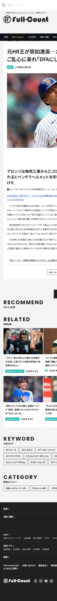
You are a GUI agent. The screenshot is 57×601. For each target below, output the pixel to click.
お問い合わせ (28, 565)
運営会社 (42, 565)
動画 (6, 556)
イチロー (47, 538)
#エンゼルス (27, 449)
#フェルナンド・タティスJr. (37, 456)
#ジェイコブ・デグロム (15, 462)
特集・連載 (44, 36)
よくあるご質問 (10, 568)
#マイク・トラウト (13, 456)
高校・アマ (8, 545)
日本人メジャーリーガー (16, 488)
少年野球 (45, 549)
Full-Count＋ (18, 36)
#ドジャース (11, 449)
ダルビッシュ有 (39, 488)
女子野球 (36, 549)
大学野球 (16, 549)
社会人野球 (26, 549)
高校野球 (7, 549)
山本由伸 (27, 538)
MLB (10, 67)
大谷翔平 (32, 36)
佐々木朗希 (37, 538)
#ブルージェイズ (38, 462)
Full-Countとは (11, 565)
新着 (6, 36)
